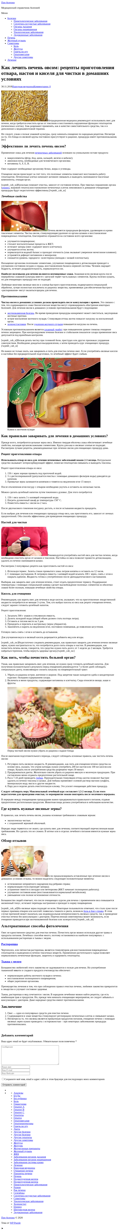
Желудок (18, 1145)
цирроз (5, 187)
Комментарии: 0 (42, 86)
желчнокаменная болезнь (20, 313)
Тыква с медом (11, 961)
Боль (16, 46)
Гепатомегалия (21, 54)
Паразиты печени (23, 1173)
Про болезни (8, 2)
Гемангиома (20, 1104)
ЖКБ (16, 1154)
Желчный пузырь (16, 40)
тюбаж (39, 778)
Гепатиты (19, 1115)
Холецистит (20, 1204)
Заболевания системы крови (29, 1162)
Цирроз (18, 1207)
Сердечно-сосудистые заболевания (32, 24)
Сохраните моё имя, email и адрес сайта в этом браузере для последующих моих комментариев (54, 1079)
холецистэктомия (16, 324)
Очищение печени (23, 1170)
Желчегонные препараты (27, 1148)
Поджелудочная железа (26, 1179)
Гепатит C (19, 1112)
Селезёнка (19, 1193)
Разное (17, 1187)
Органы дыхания (23, 26)
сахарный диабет (53, 329)
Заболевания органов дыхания (30, 1157)
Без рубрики (20, 1098)
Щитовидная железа (24, 1209)
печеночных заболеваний (48, 152)
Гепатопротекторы (23, 1123)
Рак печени (20, 1190)
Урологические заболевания (28, 32)
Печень (11, 37)
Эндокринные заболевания (28, 35)
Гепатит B (19, 1109)
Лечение (11, 60)
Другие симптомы (23, 57)
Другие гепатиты (23, 1137)
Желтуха (18, 49)
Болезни (11, 18)
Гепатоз (18, 1118)
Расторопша (9, 944)
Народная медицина (23, 86)
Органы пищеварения (25, 29)
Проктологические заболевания (30, 21)
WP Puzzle (15, 1223)
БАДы (17, 1095)
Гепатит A (19, 1107)
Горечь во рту (21, 51)
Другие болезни (22, 1132)
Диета (17, 1129)
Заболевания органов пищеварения (32, 1159)
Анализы (18, 1093)
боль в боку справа (94, 911)
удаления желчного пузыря (48, 324)
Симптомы (13, 43)
